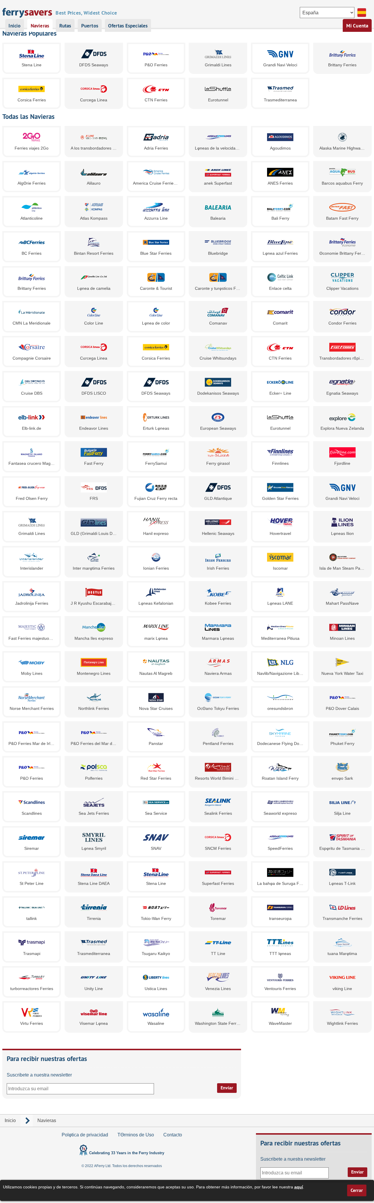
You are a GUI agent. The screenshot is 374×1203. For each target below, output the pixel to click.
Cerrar (357, 1190)
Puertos (89, 25)
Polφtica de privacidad (85, 1134)
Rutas (65, 25)
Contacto (172, 1134)
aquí (298, 1187)
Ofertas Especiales (128, 25)
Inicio (14, 25)
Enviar (227, 1088)
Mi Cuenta (357, 25)
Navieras (40, 25)
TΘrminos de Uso (135, 1134)
